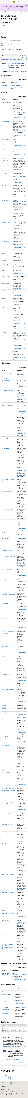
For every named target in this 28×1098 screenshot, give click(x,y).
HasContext (4, 231)
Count (3, 149)
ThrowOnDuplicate (6, 344)
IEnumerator (20, 605)
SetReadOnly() (5, 920)
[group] (14, 58)
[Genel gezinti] (1, 2)
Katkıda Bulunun (5, 1092)
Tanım (3, 25)
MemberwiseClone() (6, 762)
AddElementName (6, 102)
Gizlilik (12, 1092)
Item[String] (5, 264)
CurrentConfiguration (18, 232)
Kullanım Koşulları (19, 1094)
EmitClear (4, 212)
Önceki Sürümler (12, 1089)
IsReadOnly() (5, 736)
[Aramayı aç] (18, 2)
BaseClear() (4, 415)
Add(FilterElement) (6, 373)
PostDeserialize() (6, 813)
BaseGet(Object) (5, 438)
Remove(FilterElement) (7, 833)
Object (9, 63)
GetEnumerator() (6, 603)
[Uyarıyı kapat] (26, 6)
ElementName (5, 185)
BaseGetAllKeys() (6, 448)
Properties (4, 307)
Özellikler (4, 29)
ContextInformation (17, 222)
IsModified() (4, 713)
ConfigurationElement (18, 63)
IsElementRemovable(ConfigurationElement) (8, 707)
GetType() (4, 656)
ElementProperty (6, 200)
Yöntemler (4, 31)
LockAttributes (5, 283)
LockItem (4, 298)
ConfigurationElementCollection (15, 65)
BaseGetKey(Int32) (6, 466)
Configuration (19, 158)
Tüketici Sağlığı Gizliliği (6, 1094)
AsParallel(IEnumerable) (7, 994)
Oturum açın (24, 2)
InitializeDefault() (6, 674)
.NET (6, 11)
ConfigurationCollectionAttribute (17, 71)
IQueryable (18, 1003)
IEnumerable (20, 1000)
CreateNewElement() (7, 550)
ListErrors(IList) (5, 745)
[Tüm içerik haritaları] (2, 12)
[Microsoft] (14, 2)
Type (18, 658)
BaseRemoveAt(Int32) (7, 521)
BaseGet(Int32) (5, 426)
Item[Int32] (4, 260)
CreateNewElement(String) (8, 556)
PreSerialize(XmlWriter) (7, 824)
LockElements (5, 291)
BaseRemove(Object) (7, 509)
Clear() (3, 532)
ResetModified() (5, 858)
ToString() (4, 935)
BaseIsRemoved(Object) (7, 491)
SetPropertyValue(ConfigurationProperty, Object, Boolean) (8, 912)
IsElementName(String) (7, 689)
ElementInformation (17, 176)
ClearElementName (6, 121)
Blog (19, 1089)
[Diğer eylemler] (25, 12)
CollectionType (5, 139)
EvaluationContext (6, 222)
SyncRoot (4, 332)
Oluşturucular (5, 27)
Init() (3, 664)
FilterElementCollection (16, 85)
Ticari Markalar (4, 1096)
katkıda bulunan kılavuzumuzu (11, 1046)
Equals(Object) (5, 579)
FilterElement (4, 49)
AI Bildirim (3, 1089)
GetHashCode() (5, 618)
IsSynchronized (5, 241)
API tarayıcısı (12, 11)
